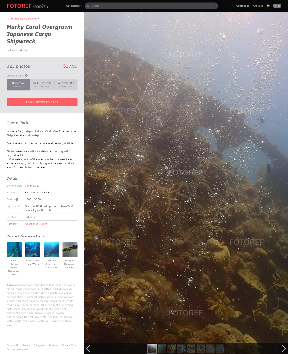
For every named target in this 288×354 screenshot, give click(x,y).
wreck (55, 321)
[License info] (26, 75)
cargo (19, 289)
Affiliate (258, 6)
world (18, 321)
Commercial (31, 186)
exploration (65, 293)
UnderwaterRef (19, 50)
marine (35, 301)
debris (10, 293)
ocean (25, 305)
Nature (43, 224)
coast (26, 289)
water (10, 321)
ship (51, 309)
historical (31, 297)
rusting (69, 305)
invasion (68, 297)
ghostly (21, 297)
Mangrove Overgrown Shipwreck (70, 264)
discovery (28, 293)
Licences (53, 345)
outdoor (34, 305)
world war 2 (29, 321)
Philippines (46, 305)
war (70, 317)
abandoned (20, 285)
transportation (15, 317)
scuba (17, 309)
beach (44, 285)
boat (58, 285)
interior (59, 297)
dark (69, 289)
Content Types (70, 345)
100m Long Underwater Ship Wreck (51, 264)
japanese (12, 301)
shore (30, 313)
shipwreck (60, 309)
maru (54, 301)
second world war (37, 309)
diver (44, 293)
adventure (34, 285)
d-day (62, 289)
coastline (46, 289)
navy (17, 305)
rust (61, 305)
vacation (53, 317)
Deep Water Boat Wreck (32, 262)
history (42, 297)
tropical (28, 317)
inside (50, 297)
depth (18, 293)
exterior (11, 297)
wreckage (66, 321)
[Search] (88, 6)
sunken (60, 313)
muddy (62, 301)
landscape (24, 301)
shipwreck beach (16, 313)
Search (26, 345)
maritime (45, 301)
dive (37, 293)
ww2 (10, 325)
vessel (63, 317)
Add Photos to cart (42, 102)
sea (24, 309)
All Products (14, 18)
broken (10, 289)
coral (55, 289)
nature (10, 305)
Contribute (243, 6)
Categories (73, 6)
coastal (35, 289)
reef (55, 305)
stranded (49, 313)
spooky (39, 313)
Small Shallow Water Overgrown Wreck (14, 267)
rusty (9, 309)
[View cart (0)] (268, 6)
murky (70, 301)
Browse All (12, 345)
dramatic (53, 293)
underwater (40, 317)
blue (51, 285)
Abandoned (30, 18)
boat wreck (68, 285)
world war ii (44, 321)
